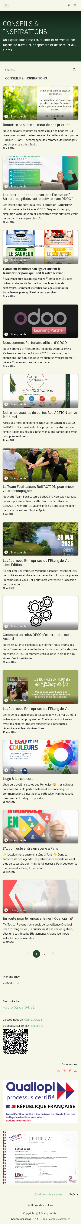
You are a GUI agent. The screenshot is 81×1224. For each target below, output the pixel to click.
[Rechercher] (74, 69)
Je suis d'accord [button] (64, 1217)
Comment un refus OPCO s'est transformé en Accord (38, 637)
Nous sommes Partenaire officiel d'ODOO (35, 343)
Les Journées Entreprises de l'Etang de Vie (36, 709)
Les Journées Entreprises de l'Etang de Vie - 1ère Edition (37, 563)
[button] (40, 78)
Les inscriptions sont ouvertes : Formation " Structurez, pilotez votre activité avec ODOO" (38, 197)
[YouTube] (75, 1071)
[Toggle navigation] (75, 5)
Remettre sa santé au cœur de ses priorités (36, 125)
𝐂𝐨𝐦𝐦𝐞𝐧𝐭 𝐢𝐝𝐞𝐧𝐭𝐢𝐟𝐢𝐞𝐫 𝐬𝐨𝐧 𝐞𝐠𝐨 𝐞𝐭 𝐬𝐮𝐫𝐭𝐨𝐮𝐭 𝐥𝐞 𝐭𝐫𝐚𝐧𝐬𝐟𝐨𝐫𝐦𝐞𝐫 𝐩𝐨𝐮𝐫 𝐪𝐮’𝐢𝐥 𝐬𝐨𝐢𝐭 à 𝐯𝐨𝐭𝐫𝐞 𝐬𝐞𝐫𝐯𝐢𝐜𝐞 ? (34, 271)
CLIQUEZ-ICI (11, 983)
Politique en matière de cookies (23, 1206)
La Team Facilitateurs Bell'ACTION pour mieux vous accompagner (38, 489)
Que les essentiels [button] (37, 1217)
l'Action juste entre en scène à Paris (30, 848)
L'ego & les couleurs (18, 779)
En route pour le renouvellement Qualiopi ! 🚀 (38, 918)
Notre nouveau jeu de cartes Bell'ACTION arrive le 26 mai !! (40, 415)
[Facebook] (69, 1071)
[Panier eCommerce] (69, 5)
